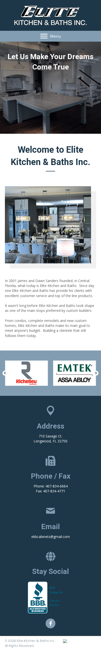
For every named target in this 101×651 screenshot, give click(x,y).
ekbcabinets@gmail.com (50, 536)
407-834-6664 (57, 486)
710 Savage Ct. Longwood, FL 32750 (50, 438)
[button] (50, 36)
